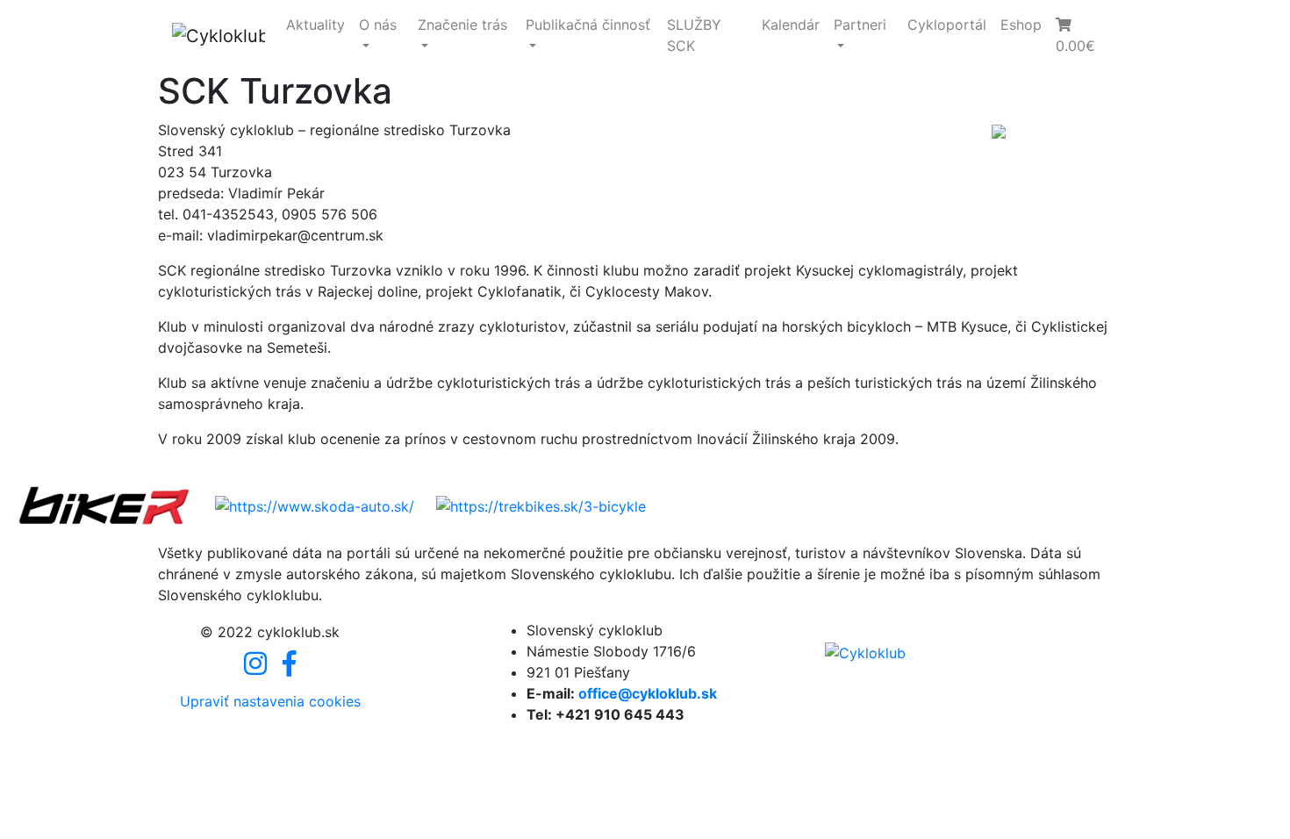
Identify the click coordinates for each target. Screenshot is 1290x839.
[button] (1083, 35)
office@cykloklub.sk (647, 693)
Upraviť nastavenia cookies (270, 701)
